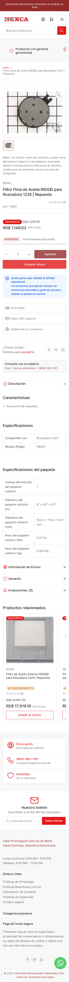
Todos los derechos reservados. (35, 977)
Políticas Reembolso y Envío (22, 887)
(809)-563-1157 (48, 368)
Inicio (6, 67)
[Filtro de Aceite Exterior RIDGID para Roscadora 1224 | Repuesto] (29, 640)
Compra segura (13, 902)
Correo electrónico (25, 368)
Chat (8, 368)
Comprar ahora (34, 264)
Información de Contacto (19, 892)
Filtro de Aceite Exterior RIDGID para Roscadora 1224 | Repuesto (28, 676)
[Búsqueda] (62, 31)
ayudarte (28, 352)
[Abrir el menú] (62, 19)
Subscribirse (53, 820)
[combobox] (34, 30)
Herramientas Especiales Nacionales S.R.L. (40, 973)
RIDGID (7, 183)
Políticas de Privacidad (18, 882)
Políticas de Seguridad (18, 897)
